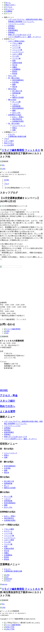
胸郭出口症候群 (18, 97)
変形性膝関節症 (18, 80)
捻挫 (14, 60)
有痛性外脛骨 (17, 63)
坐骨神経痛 (16, 106)
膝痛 (14, 84)
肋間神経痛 (16, 93)
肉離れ (14, 67)
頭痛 (14, 130)
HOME (6, 180)
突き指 (14, 65)
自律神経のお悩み (14, 115)
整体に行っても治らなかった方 (19, 34)
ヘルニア (15, 104)
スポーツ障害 (17, 54)
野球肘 (14, 71)
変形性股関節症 (18, 108)
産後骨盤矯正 (13, 30)
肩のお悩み (12, 89)
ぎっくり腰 (16, 102)
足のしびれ (16, 113)
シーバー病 (16, 47)
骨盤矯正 (11, 32)
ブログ (6, 139)
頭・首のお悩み (14, 123)
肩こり (14, 95)
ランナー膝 (16, 58)
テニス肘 (15, 56)
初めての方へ (9, 143)
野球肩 (14, 73)
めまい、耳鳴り (18, 117)
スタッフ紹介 (9, 141)
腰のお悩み (12, 100)
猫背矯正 (11, 28)
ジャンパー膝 (17, 50)
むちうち (11, 134)
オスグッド (16, 45)
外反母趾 (15, 82)
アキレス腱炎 (17, 43)
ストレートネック (18, 126)
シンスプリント (18, 52)
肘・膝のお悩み (14, 78)
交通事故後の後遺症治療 (17, 136)
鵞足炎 (14, 86)
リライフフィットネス (16, 24)
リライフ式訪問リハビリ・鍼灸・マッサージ (24, 37)
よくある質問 (9, 145)
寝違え (14, 128)
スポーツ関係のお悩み (16, 41)
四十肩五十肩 (17, 91)
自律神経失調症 (18, 121)
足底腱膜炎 (16, 69)
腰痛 (14, 110)
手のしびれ (12, 76)
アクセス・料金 (9, 395)
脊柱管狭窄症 (17, 119)
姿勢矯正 (11, 26)
